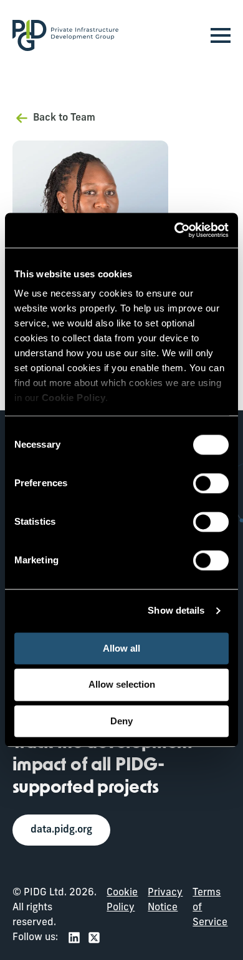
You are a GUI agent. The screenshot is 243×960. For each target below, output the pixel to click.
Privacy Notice (165, 900)
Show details (176, 610)
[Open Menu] (221, 35)
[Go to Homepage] (65, 35)
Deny (121, 721)
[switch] (211, 483)
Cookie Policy (122, 900)
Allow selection (121, 685)
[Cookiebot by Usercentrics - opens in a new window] (175, 230)
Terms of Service (210, 908)
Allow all (121, 648)
